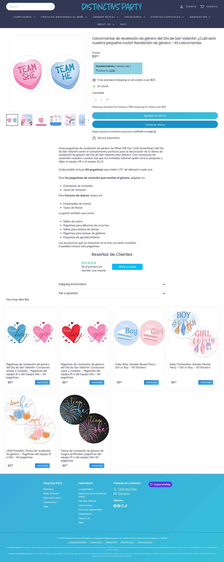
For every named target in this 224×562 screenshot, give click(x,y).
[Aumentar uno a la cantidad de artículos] (107, 99)
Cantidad (98, 93)
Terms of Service (145, 542)
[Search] (51, 6)
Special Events (52, 497)
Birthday (48, 489)
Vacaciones (133, 17)
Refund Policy (111, 542)
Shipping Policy (127, 542)
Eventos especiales (166, 17)
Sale (123, 24)
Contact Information (77, 542)
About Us (104, 24)
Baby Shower (51, 493)
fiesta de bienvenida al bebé (63, 17)
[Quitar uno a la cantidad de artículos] (95, 99)
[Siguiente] (87, 120)
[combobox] (30, 6)
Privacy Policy (96, 542)
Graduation (199, 17)
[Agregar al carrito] (42, 382)
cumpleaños (23, 17)
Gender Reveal (104, 17)
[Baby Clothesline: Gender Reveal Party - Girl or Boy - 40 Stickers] (193, 348)
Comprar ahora (155, 125)
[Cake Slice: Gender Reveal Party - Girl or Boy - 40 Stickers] (139, 348)
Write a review (127, 266)
